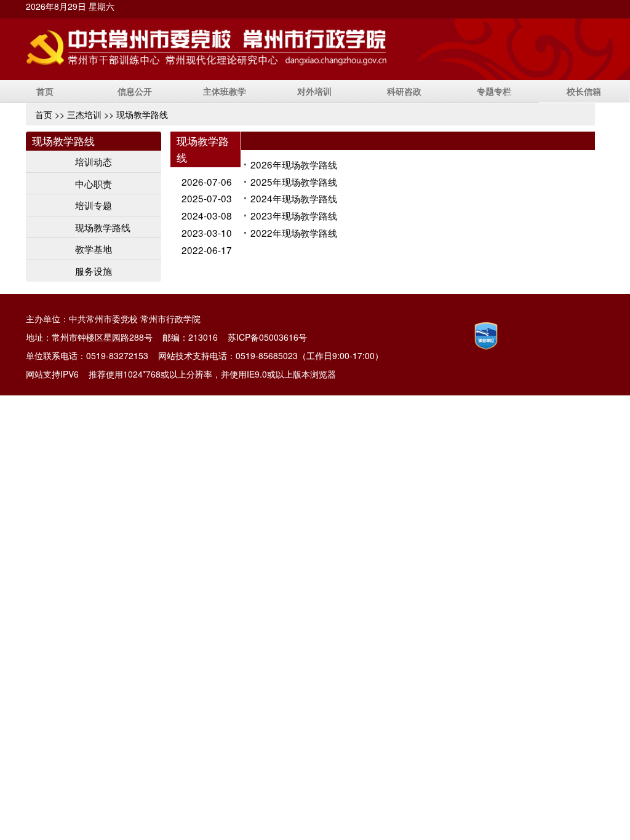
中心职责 (93, 183)
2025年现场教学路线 (293, 181)
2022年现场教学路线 (293, 232)
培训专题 (93, 205)
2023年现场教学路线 (293, 215)
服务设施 (93, 270)
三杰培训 (84, 114)
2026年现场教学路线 (293, 164)
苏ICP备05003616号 (267, 337)
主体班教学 (224, 91)
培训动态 (93, 161)
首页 (45, 91)
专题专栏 (494, 91)
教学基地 (93, 248)
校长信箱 (584, 91)
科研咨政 (404, 91)
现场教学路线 (102, 227)
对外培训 (314, 91)
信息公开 (135, 91)
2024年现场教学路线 (293, 198)
